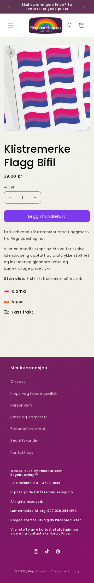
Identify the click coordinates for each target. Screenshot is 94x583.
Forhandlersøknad (27, 428)
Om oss (18, 381)
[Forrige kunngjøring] (9, 7)
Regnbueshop (39, 571)
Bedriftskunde (24, 440)
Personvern (21, 405)
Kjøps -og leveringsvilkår (34, 393)
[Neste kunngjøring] (84, 7)
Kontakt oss (21, 452)
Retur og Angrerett (28, 417)
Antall (9, 187)
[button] (10, 25)
